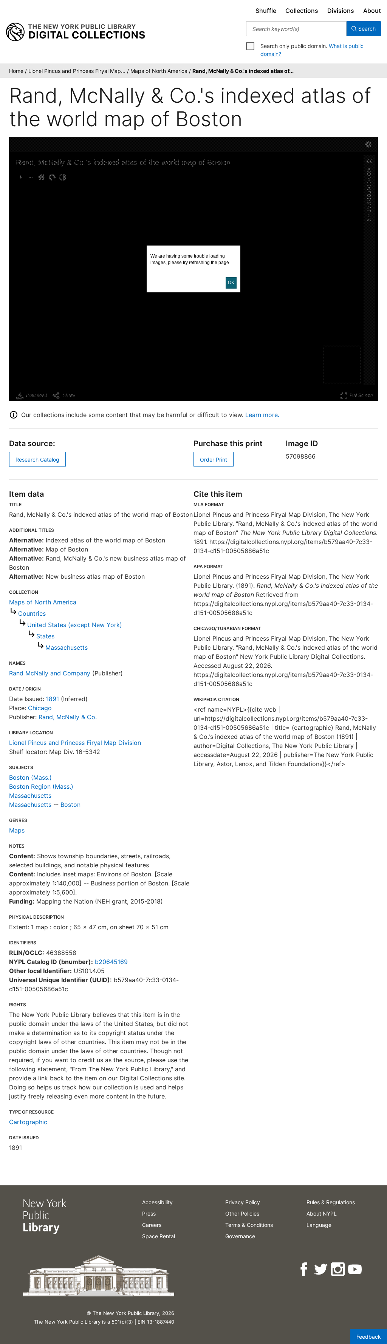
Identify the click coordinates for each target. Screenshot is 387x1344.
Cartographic (28, 1122)
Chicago (40, 708)
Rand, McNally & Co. (68, 717)
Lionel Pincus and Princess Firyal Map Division (75, 742)
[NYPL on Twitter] (321, 1269)
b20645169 (111, 962)
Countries (32, 613)
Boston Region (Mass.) (41, 786)
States (45, 636)
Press (149, 1213)
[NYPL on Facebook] (304, 1269)
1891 (52, 699)
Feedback (368, 1336)
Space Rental (158, 1236)
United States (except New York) (74, 625)
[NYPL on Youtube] (355, 1269)
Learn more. (262, 415)
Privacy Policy (242, 1202)
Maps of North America (42, 602)
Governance (240, 1236)
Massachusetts (66, 647)
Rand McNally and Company (49, 673)
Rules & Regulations (331, 1202)
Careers (151, 1225)
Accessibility (157, 1202)
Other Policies (242, 1213)
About (372, 10)
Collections (301, 10)
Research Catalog (37, 459)
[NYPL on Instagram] (338, 1269)
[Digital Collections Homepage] (75, 32)
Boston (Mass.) (30, 777)
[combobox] (296, 28)
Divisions (340, 10)
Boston (70, 804)
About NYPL (322, 1213)
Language (319, 1225)
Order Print (213, 459)
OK (231, 282)
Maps (17, 830)
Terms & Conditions (249, 1225)
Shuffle (265, 10)
